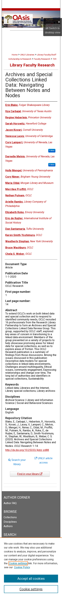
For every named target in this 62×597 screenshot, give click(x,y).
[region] (31, 567)
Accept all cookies (31, 579)
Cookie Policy (22, 567)
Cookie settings (18, 563)
